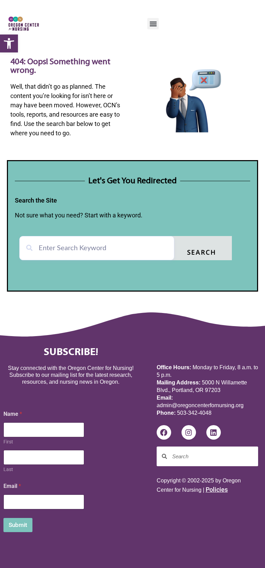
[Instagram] (188, 432)
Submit (18, 524)
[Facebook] (164, 432)
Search (201, 253)
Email (12, 486)
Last (8, 469)
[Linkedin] (213, 432)
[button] (9, 43)
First (8, 441)
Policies (217, 489)
